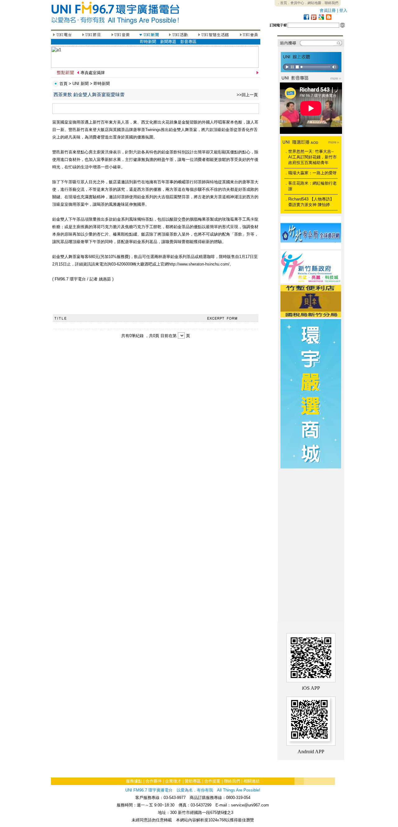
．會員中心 (295, 3)
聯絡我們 (232, 781)
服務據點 (134, 781)
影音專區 (188, 41)
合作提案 (212, 781)
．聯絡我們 (329, 3)
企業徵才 (173, 781)
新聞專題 (168, 41)
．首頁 (282, 3)
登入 (343, 10)
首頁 (63, 83)
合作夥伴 (154, 781)
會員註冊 (328, 10)
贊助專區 (193, 781)
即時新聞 (148, 41)
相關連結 (251, 781)
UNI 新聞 (80, 83)
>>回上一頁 (247, 94)
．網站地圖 (312, 3)
